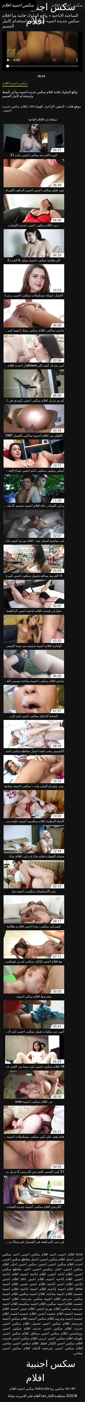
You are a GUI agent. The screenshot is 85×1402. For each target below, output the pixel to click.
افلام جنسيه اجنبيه (23, 1313)
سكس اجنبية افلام (22, 1388)
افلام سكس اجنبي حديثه (53, 1328)
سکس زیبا (57, 1388)
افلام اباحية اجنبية (33, 1274)
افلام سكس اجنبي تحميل (51, 1323)
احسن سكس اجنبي (32, 1264)
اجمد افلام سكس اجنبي (39, 1254)
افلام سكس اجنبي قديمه (20, 1338)
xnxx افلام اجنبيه (70, 1254)
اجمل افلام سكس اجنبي (56, 1259)
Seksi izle (42, 1388)
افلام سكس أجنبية (41, 1318)
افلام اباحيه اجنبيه (59, 1279)
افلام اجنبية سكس (32, 1294)
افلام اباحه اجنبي (60, 1274)
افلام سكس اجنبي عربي (56, 1338)
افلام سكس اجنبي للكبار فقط (62, 1343)
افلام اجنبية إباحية (60, 1289)
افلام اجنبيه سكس (59, 1304)
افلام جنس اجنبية (23, 1308)
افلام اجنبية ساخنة (59, 1294)
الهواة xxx (36, 106)
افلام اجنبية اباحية (33, 1289)
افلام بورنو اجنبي (48, 1308)
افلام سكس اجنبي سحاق (49, 1333)
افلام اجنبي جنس (33, 1284)
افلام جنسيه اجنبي (50, 1313)
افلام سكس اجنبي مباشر (20, 1343)
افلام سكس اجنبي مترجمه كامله (58, 1348)
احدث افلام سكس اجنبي (65, 1264)
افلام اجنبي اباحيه (60, 1284)
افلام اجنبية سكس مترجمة (40, 1299)
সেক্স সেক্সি (70, 1388)
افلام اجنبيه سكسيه (32, 1304)
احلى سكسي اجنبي (47, 1269)
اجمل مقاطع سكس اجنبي (20, 1259)
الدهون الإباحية (54, 106)
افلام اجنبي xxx (32, 1279)
